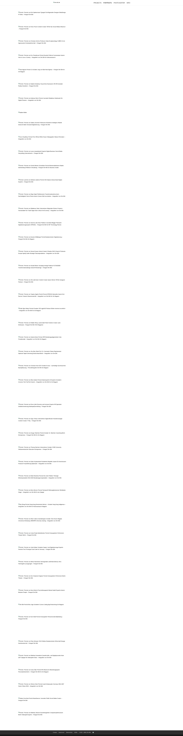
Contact (55, 732)
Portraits (107, 3)
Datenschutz (69, 732)
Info (128, 3)
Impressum (61, 732)
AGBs (75, 732)
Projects (97, 3)
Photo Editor (119, 3)
